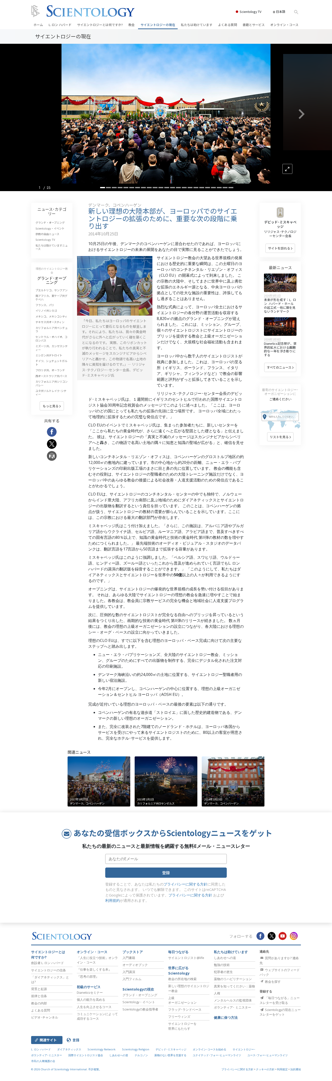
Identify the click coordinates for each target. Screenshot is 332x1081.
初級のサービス (89, 986)
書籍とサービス (254, 24)
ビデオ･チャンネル (44, 1017)
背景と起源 (39, 989)
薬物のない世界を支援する (170, 1055)
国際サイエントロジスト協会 (85, 1055)
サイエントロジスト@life (186, 958)
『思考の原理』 (88, 976)
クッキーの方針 (265, 1069)
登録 (166, 873)
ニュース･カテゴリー (51, 211)
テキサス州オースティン (49, 322)
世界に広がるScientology (179, 970)
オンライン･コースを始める (209, 1049)
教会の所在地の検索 (182, 979)
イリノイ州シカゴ (46, 310)
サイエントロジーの (157, 24)
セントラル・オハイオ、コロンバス (51, 338)
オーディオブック (135, 965)
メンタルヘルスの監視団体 (233, 1000)
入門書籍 (128, 958)
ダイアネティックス (69, 1049)
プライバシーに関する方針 (185, 884)
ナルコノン (141, 1055)
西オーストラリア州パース (51, 376)
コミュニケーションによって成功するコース (97, 1016)
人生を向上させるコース (94, 1007)
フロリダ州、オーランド (50, 370)
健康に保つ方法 (226, 1017)
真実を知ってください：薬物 (234, 986)
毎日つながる (178, 951)
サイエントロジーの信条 (48, 970)
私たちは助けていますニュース (51, 247)
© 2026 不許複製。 (66, 1069)
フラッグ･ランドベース (184, 1009)
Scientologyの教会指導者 (140, 1009)
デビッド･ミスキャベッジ (280, 224)
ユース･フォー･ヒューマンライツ (267, 1055)
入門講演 (128, 972)
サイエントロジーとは (100, 24)
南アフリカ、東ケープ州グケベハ (51, 297)
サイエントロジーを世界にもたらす (182, 1025)
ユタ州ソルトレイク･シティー (50, 392)
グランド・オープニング (50, 222)
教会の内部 (39, 1003)
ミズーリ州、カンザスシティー (51, 347)
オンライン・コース (284, 24)
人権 (217, 993)
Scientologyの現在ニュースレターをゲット (280, 1012)
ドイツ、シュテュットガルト (51, 362)
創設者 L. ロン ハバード (47, 963)
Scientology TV (250, 11)
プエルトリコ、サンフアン (51, 290)
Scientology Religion (135, 1049)
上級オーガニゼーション (182, 1000)
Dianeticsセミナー (90, 992)
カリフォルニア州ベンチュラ (51, 329)
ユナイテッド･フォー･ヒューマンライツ (217, 1055)
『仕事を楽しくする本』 (94, 969)
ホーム (38, 24)
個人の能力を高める (91, 999)
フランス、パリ (44, 305)
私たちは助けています (196, 24)
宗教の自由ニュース (47, 234)
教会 (131, 24)
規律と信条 (39, 996)
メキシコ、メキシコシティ (51, 316)
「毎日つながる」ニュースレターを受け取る (280, 1000)
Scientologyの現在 (138, 989)
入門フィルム (131, 979)
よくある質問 (227, 24)
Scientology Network (101, 1049)
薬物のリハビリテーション (233, 979)
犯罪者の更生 (223, 972)
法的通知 (295, 1069)
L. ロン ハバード (60, 24)
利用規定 (282, 1069)
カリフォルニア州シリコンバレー (51, 383)
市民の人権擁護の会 (43, 1061)
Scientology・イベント (49, 228)
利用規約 (112, 900)
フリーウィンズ (179, 1016)
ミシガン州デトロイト (48, 355)
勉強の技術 (222, 965)
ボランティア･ (232, 1007)
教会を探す (272, 981)
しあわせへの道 (225, 958)
